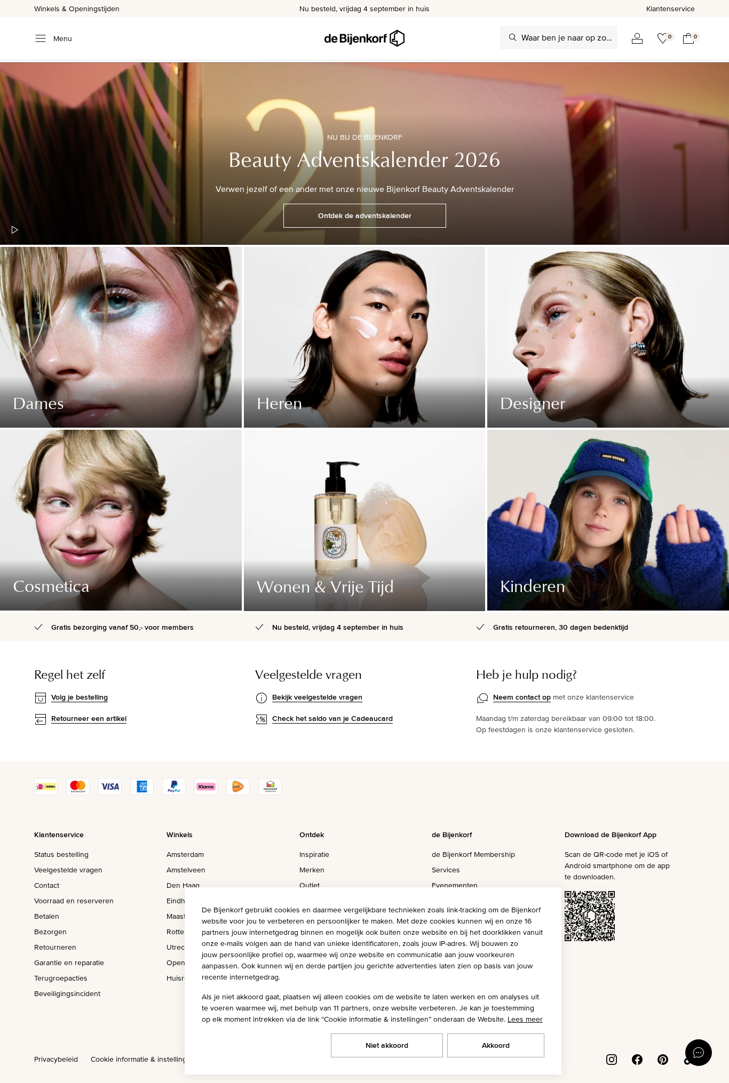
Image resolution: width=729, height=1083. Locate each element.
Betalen (46, 916)
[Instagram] (611, 1058)
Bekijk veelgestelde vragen (317, 697)
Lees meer (525, 1019)
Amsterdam (185, 854)
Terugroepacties (61, 978)
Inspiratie (314, 854)
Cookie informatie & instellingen (143, 1059)
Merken (311, 869)
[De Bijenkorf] (364, 38)
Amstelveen (186, 869)
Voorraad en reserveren (74, 900)
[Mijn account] (637, 38)
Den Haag (183, 885)
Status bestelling (61, 854)
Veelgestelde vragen (68, 869)
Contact (46, 885)
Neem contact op (522, 697)
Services (446, 869)
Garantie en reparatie (69, 962)
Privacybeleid (56, 1059)
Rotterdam (184, 931)
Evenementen (455, 885)
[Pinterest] (662, 1058)
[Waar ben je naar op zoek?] (512, 37)
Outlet (309, 885)
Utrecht (179, 947)
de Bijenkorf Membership (473, 854)
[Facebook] (637, 1058)
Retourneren (55, 947)
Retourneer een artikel (88, 718)
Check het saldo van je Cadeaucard (332, 718)
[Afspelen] (14, 229)
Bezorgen (50, 931)
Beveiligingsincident (67, 993)
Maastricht (183, 916)
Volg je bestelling (79, 697)
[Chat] (698, 1052)
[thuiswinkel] (270, 792)
